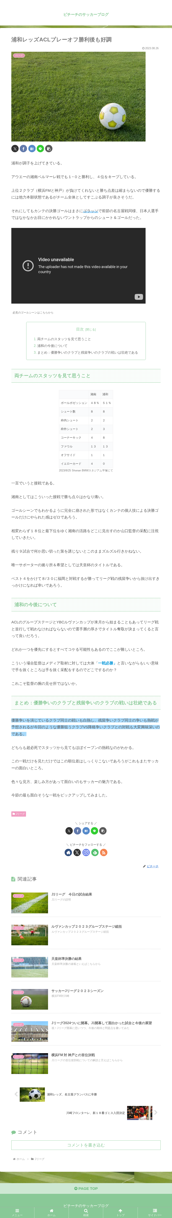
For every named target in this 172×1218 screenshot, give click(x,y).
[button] (48, 148)
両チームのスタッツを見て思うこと (64, 339)
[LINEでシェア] (40, 148)
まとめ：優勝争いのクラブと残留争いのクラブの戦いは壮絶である (87, 352)
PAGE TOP (87, 1188)
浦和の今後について (52, 346)
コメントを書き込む (86, 1145)
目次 (80, 329)
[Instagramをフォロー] (86, 852)
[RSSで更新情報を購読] (103, 852)
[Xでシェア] (15, 148)
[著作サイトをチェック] (68, 852)
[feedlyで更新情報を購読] (95, 852)
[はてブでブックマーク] (32, 148)
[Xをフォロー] (77, 852)
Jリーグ (20, 813)
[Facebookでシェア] (23, 148)
